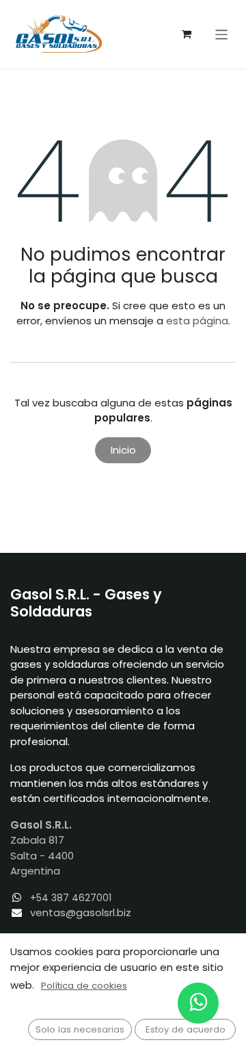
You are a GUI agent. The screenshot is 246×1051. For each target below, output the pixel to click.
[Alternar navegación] (221, 34)
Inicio (123, 450)
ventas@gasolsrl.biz (80, 912)
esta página (197, 320)
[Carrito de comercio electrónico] (186, 34)
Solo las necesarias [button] (80, 1029)
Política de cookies (84, 985)
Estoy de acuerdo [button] (186, 1029)
